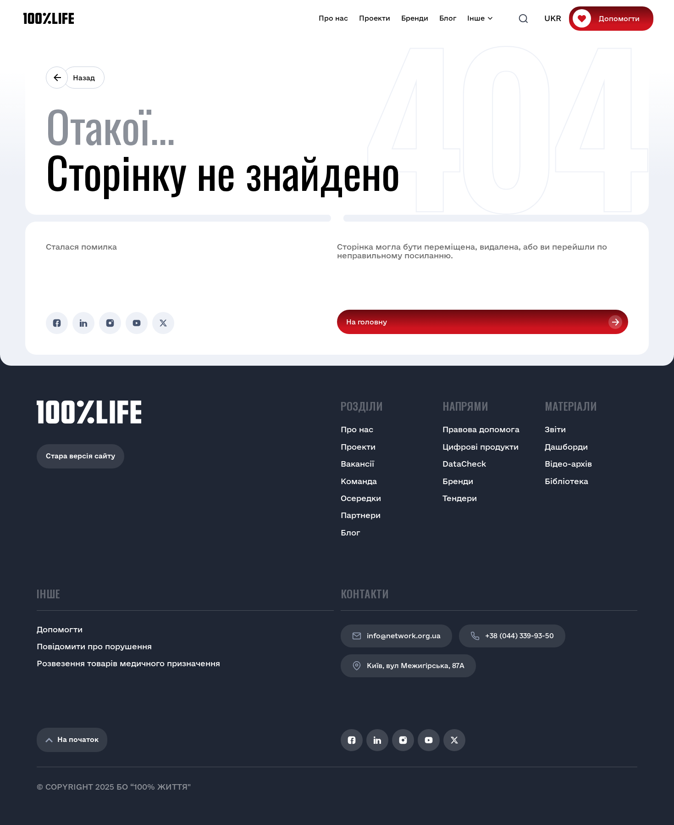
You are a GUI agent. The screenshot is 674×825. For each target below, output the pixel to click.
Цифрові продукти (480, 446)
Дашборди (566, 446)
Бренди (414, 18)
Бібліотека (566, 481)
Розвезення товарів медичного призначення (128, 663)
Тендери (459, 498)
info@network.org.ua (404, 636)
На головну (366, 322)
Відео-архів (568, 463)
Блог (447, 18)
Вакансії (357, 463)
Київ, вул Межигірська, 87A (415, 665)
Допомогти (619, 18)
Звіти (555, 429)
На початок (78, 739)
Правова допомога (480, 429)
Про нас (333, 18)
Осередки (361, 498)
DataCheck (464, 463)
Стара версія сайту (80, 456)
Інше (476, 18)
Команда (359, 481)
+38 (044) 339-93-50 (519, 636)
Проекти (374, 18)
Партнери (361, 515)
